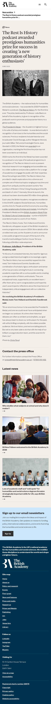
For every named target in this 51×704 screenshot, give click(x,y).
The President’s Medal (11, 126)
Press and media (8, 601)
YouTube (5, 646)
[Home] (9, 4)
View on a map (8, 673)
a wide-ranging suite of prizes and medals (19, 209)
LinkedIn (5, 638)
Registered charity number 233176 (15, 684)
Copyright (6, 687)
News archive (7, 12)
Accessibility (7, 676)
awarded (32, 146)
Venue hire (6, 623)
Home (4, 578)
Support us (6, 604)
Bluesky (5, 649)
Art (3, 615)
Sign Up (8, 533)
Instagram (6, 642)
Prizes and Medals (9, 608)
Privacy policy (8, 691)
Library (5, 627)
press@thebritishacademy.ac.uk (18, 359)
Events (5, 590)
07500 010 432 (39, 359)
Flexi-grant (6, 593)
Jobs (4, 619)
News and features (9, 597)
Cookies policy (8, 695)
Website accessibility (10, 698)
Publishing (6, 612)
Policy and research (10, 586)
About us (5, 582)
